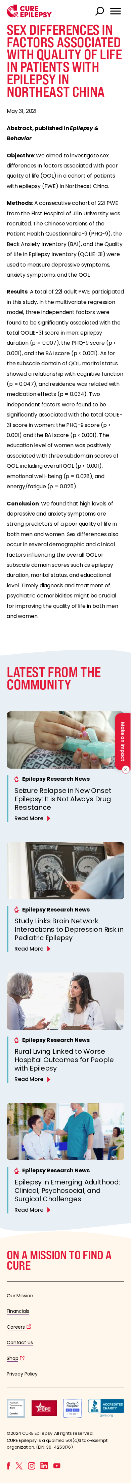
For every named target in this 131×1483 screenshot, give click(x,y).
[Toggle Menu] (115, 11)
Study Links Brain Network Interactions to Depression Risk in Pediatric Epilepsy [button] (69, 929)
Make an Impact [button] (122, 741)
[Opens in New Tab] (16, 1416)
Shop (12, 1358)
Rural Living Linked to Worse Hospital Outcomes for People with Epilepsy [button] (64, 1060)
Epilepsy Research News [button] (56, 779)
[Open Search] (100, 12)
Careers (16, 1327)
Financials (18, 1311)
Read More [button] (28, 818)
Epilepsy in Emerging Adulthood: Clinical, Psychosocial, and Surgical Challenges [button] (67, 1190)
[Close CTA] (125, 769)
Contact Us (20, 1342)
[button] (29, 16)
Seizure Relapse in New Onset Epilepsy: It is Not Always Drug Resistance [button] (62, 799)
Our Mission (20, 1295)
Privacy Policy (22, 1373)
